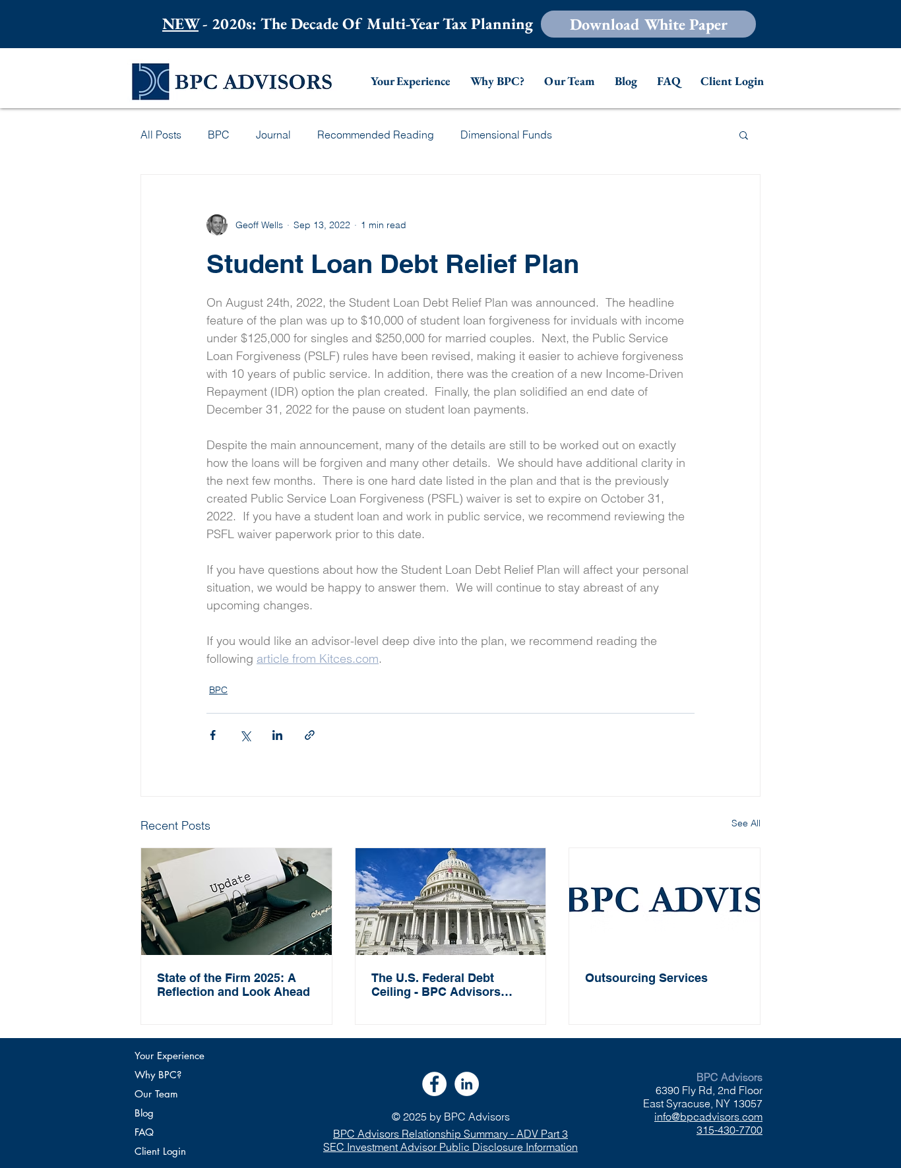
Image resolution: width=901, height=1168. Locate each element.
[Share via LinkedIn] (277, 735)
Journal (273, 134)
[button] (648, 24)
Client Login (160, 1151)
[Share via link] (309, 735)
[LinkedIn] (466, 1084)
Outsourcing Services (646, 978)
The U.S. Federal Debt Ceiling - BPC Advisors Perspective (436, 985)
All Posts (160, 134)
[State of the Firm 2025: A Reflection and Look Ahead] (236, 901)
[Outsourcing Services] (664, 901)
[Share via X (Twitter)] (245, 735)
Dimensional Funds (506, 134)
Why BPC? (158, 1074)
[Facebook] (434, 1084)
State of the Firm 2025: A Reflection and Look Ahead (233, 985)
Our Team (156, 1094)
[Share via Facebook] (212, 735)
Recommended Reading (375, 134)
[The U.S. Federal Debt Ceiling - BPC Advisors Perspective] (451, 901)
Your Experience (169, 1055)
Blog (144, 1113)
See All (746, 823)
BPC (219, 134)
